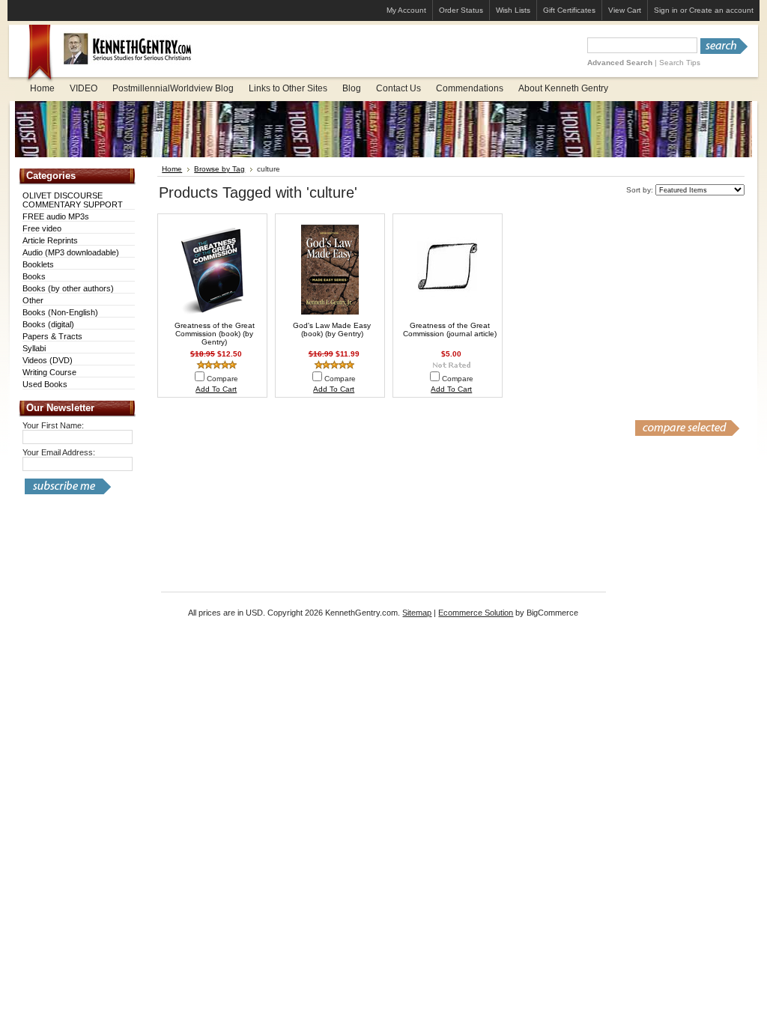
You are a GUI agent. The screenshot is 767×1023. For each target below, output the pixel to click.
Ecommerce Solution (475, 612)
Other (32, 300)
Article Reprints (50, 240)
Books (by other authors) (68, 288)
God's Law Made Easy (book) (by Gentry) (332, 329)
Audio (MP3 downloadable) (70, 252)
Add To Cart (216, 389)
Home (172, 169)
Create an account (721, 10)
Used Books (44, 384)
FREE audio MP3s (55, 216)
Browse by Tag (219, 169)
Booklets (38, 264)
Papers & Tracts (52, 336)
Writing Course (49, 372)
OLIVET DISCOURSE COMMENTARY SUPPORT (72, 200)
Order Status (461, 10)
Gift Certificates (569, 10)
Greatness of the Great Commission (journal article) (450, 329)
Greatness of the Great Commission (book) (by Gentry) (215, 333)
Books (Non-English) (60, 312)
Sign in (666, 10)
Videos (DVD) (47, 360)
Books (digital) (48, 324)
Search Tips (679, 62)
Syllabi (34, 348)
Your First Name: (53, 425)
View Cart (624, 10)
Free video (41, 228)
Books (34, 276)
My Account (406, 10)
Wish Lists (513, 10)
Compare (222, 378)
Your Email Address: (58, 452)
